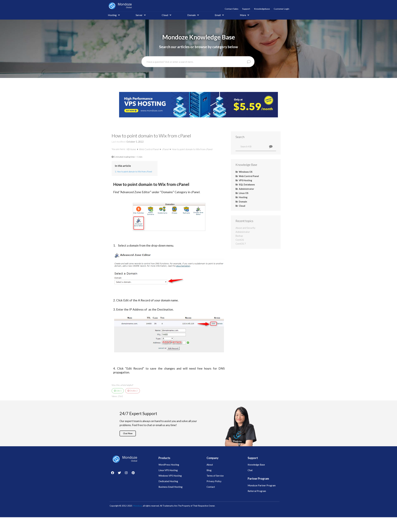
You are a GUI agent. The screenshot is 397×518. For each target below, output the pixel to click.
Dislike (133, 390)
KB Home (131, 149)
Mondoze (137, 505)
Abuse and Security (245, 227)
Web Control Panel (149, 149)
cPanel (165, 149)
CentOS (240, 239)
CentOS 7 (241, 243)
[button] (128, 433)
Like (119, 390)
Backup (239, 235)
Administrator (243, 231)
